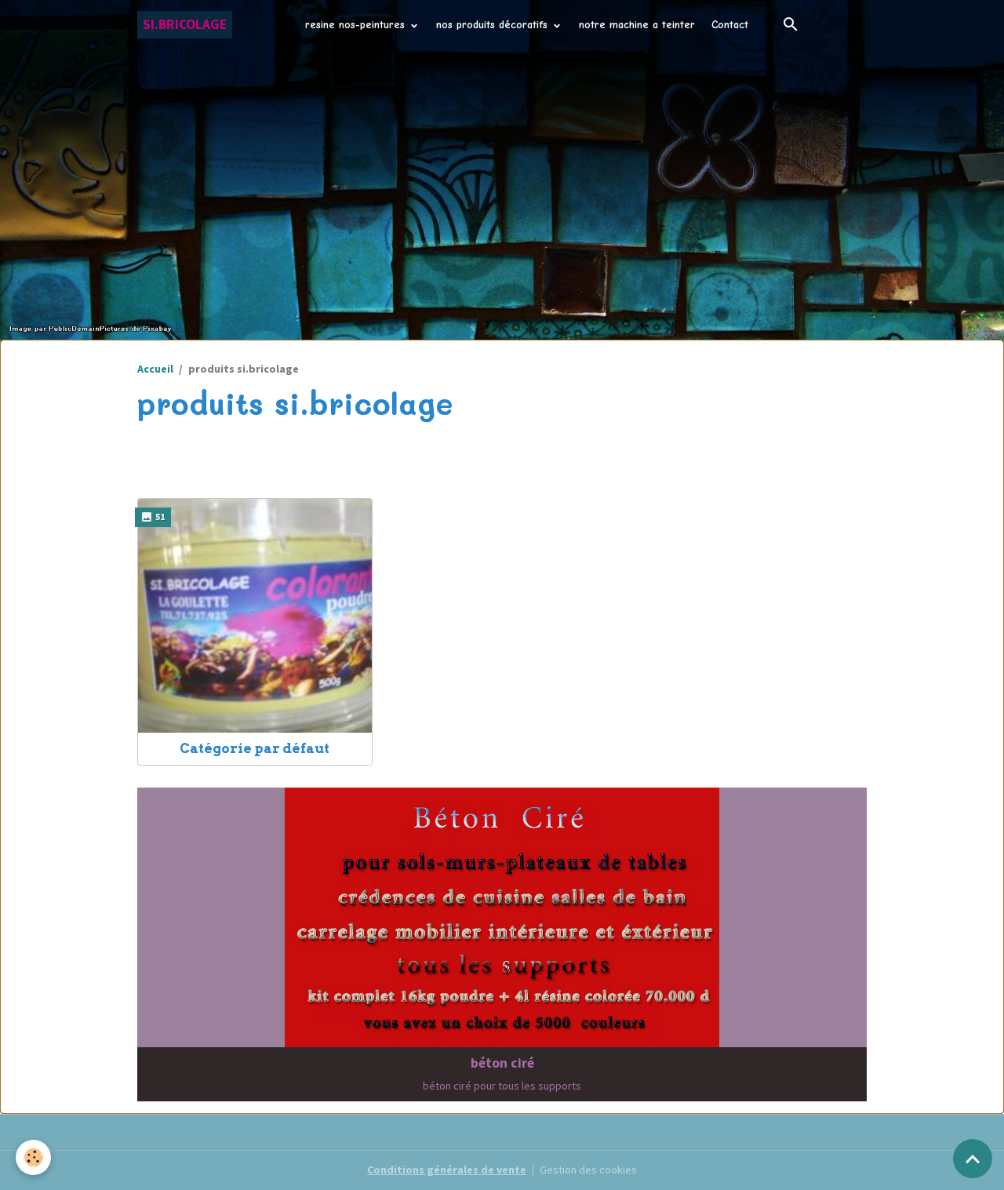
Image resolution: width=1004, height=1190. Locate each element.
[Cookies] (33, 1157)
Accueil (155, 369)
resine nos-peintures (357, 24)
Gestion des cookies (588, 1170)
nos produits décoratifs (493, 24)
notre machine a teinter (637, 24)
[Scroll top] (972, 1158)
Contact (729, 24)
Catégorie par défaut (254, 748)
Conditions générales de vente (446, 1170)
